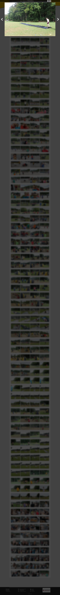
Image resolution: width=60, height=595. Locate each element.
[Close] (50, 1)
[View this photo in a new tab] (49, 1)
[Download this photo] (47, 1)
